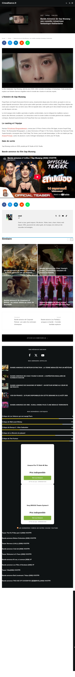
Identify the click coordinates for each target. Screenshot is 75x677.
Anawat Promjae (7, 136)
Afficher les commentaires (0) (36, 338)
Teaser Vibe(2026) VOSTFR (11, 570)
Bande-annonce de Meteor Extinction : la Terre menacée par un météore (41, 367)
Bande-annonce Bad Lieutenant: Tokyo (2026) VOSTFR (20, 575)
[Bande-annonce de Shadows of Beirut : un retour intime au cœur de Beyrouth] (19, 292)
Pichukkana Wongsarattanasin (17, 128)
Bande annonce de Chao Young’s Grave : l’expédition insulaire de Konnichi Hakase (37, 377)
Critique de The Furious (10, 438)
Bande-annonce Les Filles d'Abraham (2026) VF (18, 565)
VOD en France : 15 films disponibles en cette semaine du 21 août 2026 (39, 395)
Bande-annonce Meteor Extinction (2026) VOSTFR (19, 538)
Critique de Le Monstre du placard (13, 433)
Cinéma (47, 15)
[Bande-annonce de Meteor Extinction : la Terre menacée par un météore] (19, 260)
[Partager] (4, 43)
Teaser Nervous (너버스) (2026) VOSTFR (15, 543)
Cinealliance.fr (9, 3)
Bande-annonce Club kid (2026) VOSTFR (16, 549)
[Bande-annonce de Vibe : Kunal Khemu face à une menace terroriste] (55, 292)
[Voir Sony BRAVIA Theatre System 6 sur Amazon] (37, 494)
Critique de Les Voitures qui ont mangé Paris (17, 416)
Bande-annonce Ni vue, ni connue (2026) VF (17, 559)
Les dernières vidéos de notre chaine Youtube (38, 528)
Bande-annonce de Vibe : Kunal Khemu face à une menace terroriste (39, 405)
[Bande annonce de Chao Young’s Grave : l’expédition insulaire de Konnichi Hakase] (55, 260)
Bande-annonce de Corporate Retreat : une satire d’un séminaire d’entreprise (25, 321)
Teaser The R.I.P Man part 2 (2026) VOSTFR (16, 533)
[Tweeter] (10, 43)
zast (41, 15)
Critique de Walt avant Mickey (12, 422)
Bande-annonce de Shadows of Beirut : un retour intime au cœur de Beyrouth (39, 386)
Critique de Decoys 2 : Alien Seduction (15, 427)
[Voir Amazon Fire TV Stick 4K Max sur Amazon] (37, 454)
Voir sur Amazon (37, 478)
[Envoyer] (22, 43)
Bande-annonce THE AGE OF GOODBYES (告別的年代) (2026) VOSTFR (26, 581)
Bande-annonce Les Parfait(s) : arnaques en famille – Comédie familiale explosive (51, 321)
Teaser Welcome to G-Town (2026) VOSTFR (16, 554)
